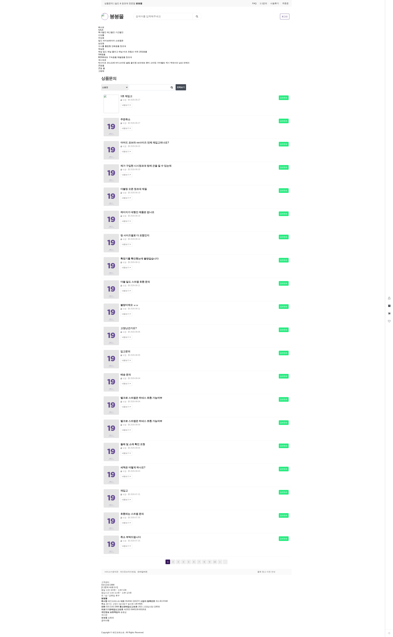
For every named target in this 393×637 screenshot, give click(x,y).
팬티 (148, 63)
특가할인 (102, 32)
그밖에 (101, 71)
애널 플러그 (112, 52)
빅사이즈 (102, 63)
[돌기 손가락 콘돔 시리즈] (111, 544)
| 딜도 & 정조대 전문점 (128, 3)
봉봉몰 (116, 16)
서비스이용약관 (111, 572)
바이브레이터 (109, 40)
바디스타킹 (120, 63)
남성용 (101, 43)
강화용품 (115, 46)
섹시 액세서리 (172, 63)
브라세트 (141, 63)
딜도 (100, 40)
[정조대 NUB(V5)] (111, 127)
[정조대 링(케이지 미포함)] (111, 359)
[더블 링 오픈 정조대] (111, 196)
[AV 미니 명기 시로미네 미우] (111, 475)
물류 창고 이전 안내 (266, 572)
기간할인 (119, 32)
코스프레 (111, 63)
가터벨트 (161, 63)
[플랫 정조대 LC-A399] (111, 220)
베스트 (101, 27)
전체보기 (181, 87)
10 (215, 562)
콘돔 (100, 68)
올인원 (134, 63)
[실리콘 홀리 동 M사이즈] (111, 405)
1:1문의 (263, 3)
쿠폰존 (285, 3)
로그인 (285, 16)
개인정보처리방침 (128, 572)
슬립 (128, 63)
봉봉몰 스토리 (107, 618)
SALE (100, 30)
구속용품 (113, 57)
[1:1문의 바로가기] (109, 587)
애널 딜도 (102, 52)
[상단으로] (389, 633)
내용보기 (126, 105)
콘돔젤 (101, 65)
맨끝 (225, 562)
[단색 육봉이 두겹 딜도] (111, 289)
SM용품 (101, 54)
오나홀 (101, 46)
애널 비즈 (123, 52)
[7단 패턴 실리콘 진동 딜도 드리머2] (111, 336)
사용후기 (274, 3)
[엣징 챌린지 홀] (111, 498)
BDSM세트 (103, 57)
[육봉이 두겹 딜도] (111, 521)
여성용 (101, 38)
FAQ (254, 3)
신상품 (101, 35)
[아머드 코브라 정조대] (111, 150)
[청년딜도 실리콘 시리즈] (111, 104)
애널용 (101, 49)
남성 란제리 (184, 63)
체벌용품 (121, 57)
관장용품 (143, 52)
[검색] (197, 16)
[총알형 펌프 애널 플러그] (111, 266)
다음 (220, 562)
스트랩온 (119, 40)
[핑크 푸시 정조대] (111, 173)
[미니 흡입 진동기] (111, 312)
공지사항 (105, 620)
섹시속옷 (102, 60)
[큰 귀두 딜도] (111, 428)
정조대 (123, 46)
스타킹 (153, 63)
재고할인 (111, 32)
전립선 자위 (133, 52)
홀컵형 (108, 46)
